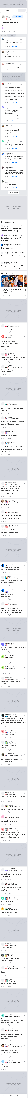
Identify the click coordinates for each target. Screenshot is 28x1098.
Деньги (11, 657)
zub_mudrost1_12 (8, 252)
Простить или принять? (15, 244)
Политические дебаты (15, 870)
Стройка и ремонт (14, 743)
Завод (10, 337)
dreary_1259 (7, 235)
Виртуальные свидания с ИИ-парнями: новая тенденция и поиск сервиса (12, 268)
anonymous (6, 244)
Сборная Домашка (14, 981)
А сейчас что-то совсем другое (16, 225)
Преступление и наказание (15, 1062)
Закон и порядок (14, 716)
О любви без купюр (9, 19)
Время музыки (13, 909)
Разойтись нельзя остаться (15, 527)
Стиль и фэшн (14, 235)
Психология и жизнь (14, 418)
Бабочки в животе (15, 262)
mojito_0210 (6, 262)
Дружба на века (12, 484)
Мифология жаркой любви (15, 326)
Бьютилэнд (11, 355)
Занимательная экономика (14, 444)
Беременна (12, 945)
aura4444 (6, 225)
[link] (12, 286)
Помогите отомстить (9, 248)
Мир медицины (13, 806)
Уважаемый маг (12, 433)
